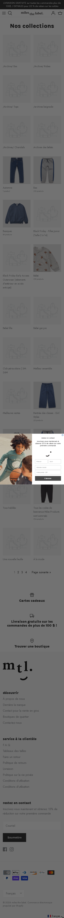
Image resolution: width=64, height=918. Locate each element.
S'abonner (47, 478)
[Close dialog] (62, 435)
